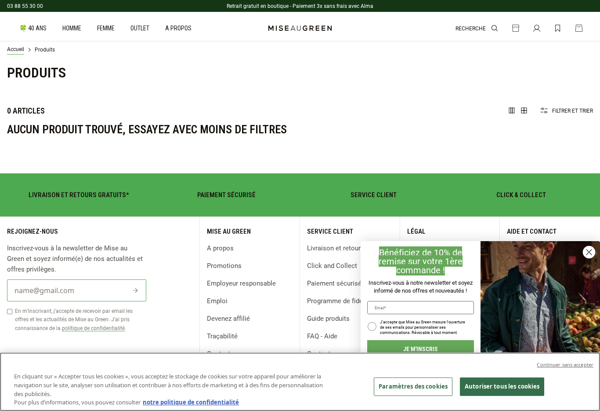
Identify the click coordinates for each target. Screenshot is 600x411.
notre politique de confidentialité (191, 402)
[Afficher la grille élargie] (511, 110)
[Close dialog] (589, 252)
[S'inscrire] (135, 290)
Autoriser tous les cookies (502, 386)
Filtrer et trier (572, 110)
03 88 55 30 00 (25, 5)
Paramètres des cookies (413, 386)
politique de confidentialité (93, 327)
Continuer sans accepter (565, 364)
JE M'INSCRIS (420, 349)
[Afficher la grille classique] (524, 110)
